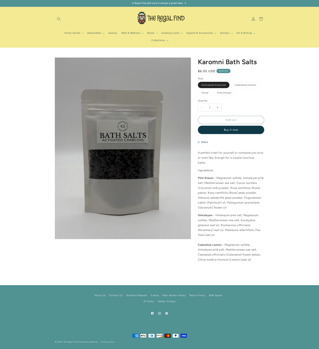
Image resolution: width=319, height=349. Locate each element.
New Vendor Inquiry (174, 295)
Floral (207, 93)
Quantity (202, 100)
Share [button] (204, 141)
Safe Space (215, 295)
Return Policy (197, 295)
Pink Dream (226, 93)
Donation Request (136, 295)
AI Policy (149, 301)
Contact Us (116, 295)
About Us (100, 295)
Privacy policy (108, 342)
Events (155, 295)
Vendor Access (166, 301)
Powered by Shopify (88, 342)
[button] (58, 19)
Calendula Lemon (247, 85)
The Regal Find (70, 342)
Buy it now (231, 129)
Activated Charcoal (215, 85)
